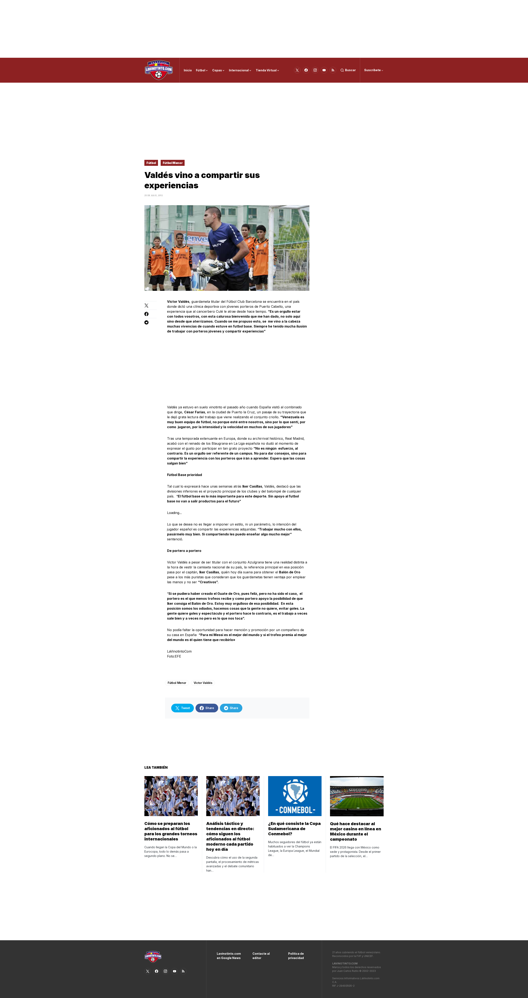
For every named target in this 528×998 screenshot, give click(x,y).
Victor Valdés (203, 683)
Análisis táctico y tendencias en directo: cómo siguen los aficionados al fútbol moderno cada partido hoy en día (230, 836)
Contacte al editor (261, 956)
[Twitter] (297, 70)
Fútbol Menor (173, 163)
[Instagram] (315, 70)
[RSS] (333, 70)
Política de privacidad (296, 956)
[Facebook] (306, 70)
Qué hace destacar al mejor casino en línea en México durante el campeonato (355, 831)
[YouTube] (324, 70)
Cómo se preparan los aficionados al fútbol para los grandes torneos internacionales (170, 831)
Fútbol (151, 163)
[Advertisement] (264, 29)
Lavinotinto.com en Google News (228, 956)
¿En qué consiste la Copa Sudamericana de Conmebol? (294, 828)
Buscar (350, 70)
